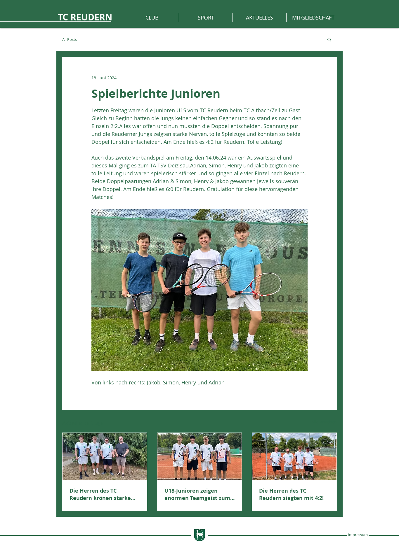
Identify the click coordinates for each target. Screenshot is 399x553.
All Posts (69, 39)
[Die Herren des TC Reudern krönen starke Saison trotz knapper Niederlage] (105, 456)
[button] (329, 39)
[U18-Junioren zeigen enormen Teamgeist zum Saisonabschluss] (199, 456)
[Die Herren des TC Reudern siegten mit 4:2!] (294, 456)
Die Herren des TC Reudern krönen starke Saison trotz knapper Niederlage (100, 494)
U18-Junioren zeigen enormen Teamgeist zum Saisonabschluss (197, 494)
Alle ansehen (324, 422)
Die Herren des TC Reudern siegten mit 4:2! (291, 494)
